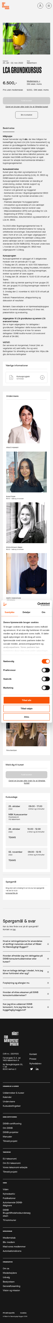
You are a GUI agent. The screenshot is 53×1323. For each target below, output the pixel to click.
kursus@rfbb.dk (12, 893)
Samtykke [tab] (9, 612)
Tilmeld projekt (10, 1141)
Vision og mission (11, 1290)
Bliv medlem (9, 1242)
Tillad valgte (27, 708)
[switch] (46, 670)
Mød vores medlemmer (14, 1246)
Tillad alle (26, 700)
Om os (6, 1268)
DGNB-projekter (10, 1132)
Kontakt (33, 1054)
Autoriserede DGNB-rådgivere (13, 1204)
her (14, 929)
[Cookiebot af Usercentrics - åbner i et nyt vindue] (38, 604)
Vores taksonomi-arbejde (15, 1167)
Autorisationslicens (12, 1251)
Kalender (7, 1097)
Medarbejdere (10, 1273)
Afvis (26, 717)
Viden (5, 1189)
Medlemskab (9, 1237)
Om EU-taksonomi (11, 1163)
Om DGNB (8, 1128)
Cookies (23, 1313)
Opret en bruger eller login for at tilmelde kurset (27, 107)
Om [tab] (43, 612)
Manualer (7, 1136)
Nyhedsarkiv (9, 1193)
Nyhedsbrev (35, 1063)
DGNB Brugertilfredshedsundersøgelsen (16, 1213)
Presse (32, 1058)
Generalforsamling (11, 1286)
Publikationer (9, 1198)
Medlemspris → (33, 81)
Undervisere (9, 1101)
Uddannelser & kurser (13, 1092)
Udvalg (6, 1277)
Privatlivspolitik (9, 1313)
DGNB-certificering (12, 1123)
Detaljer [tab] (26, 612)
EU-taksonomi (10, 1158)
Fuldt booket (26, 101)
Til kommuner (9, 1220)
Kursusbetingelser (12, 1106)
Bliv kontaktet (26, 115)
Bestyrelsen (9, 1281)
